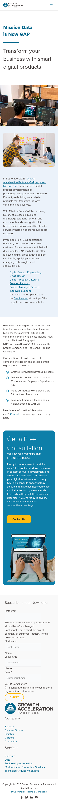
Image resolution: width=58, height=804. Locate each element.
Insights (9, 734)
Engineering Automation (19, 763)
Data (7, 759)
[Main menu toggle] (51, 5)
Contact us (16, 414)
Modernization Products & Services (25, 767)
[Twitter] (26, 797)
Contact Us (11, 741)
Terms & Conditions (37, 791)
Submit (14, 697)
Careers (9, 737)
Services (10, 726)
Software (10, 756)
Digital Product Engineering (26, 272)
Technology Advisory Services (22, 770)
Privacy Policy (18, 791)
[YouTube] (36, 797)
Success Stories (14, 730)
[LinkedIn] (31, 797)
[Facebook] (21, 797)
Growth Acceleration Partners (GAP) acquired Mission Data (24, 182)
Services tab (21, 298)
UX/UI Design (17, 276)
